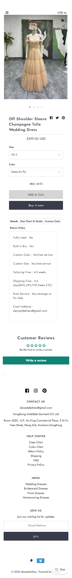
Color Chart (36, 447)
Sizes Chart (36, 442)
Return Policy (17, 228)
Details (14, 221)
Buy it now (36, 205)
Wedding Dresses (36, 484)
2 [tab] (34, 107)
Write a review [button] (36, 360)
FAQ (36, 460)
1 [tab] (30, 107)
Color (12, 164)
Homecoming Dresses (36, 497)
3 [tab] (38, 107)
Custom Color (52, 221)
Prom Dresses (36, 493)
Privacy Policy (36, 465)
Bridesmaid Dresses (36, 488)
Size (11, 147)
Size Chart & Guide (31, 221)
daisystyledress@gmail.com (30, 311)
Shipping (36, 456)
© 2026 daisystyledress (24, 572)
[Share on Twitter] (58, 118)
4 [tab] (42, 107)
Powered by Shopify (49, 572)
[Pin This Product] (63, 118)
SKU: (32, 184)
